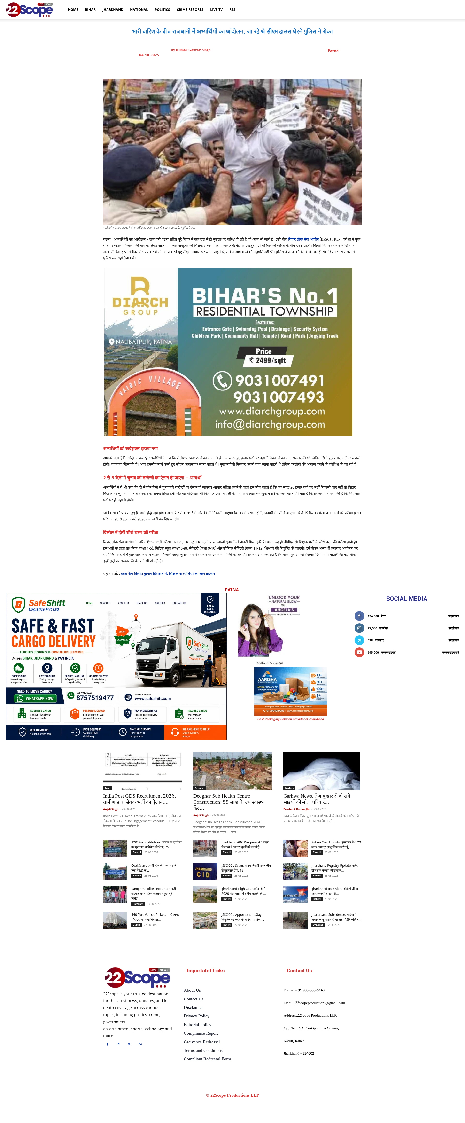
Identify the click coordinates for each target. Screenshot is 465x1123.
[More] (276, 67)
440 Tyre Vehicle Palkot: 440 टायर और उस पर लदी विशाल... (155, 917)
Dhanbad (318, 924)
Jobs (107, 788)
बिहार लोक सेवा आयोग (303, 239)
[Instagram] (118, 1044)
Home (73, 9)
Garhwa (289, 788)
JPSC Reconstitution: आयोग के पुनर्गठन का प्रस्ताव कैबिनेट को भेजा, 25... (156, 844)
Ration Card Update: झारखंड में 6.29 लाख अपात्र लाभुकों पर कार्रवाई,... (336, 844)
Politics (162, 9)
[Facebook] (220, 67)
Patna (333, 50)
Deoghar (200, 788)
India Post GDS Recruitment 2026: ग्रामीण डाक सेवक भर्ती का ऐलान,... (139, 799)
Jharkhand (112, 9)
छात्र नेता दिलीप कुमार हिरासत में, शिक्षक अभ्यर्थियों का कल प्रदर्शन (168, 574)
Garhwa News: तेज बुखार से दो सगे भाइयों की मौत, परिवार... (316, 799)
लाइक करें (453, 616)
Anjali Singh (110, 809)
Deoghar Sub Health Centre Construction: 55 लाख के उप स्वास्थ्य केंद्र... (229, 802)
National (139, 9)
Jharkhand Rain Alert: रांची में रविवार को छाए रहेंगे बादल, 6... (335, 891)
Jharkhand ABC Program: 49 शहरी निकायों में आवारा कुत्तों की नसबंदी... (245, 844)
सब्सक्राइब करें (450, 652)
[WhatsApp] (253, 67)
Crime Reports (190, 9)
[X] (231, 67)
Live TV (216, 9)
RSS (232, 9)
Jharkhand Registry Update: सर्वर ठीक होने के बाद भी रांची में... (334, 868)
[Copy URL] (265, 67)
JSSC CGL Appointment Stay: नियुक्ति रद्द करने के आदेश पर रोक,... (242, 917)
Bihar (90, 9)
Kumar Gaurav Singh (193, 50)
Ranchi (137, 852)
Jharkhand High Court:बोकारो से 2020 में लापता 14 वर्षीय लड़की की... (243, 891)
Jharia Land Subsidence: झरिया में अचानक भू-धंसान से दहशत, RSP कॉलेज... (336, 917)
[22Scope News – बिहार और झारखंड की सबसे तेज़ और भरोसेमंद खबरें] (137, 977)
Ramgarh (138, 903)
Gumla (136, 924)
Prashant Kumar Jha (296, 809)
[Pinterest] (242, 67)
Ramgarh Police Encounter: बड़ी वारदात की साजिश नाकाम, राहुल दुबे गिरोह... (153, 893)
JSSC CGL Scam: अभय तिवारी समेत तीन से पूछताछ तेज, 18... (246, 868)
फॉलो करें (454, 628)
